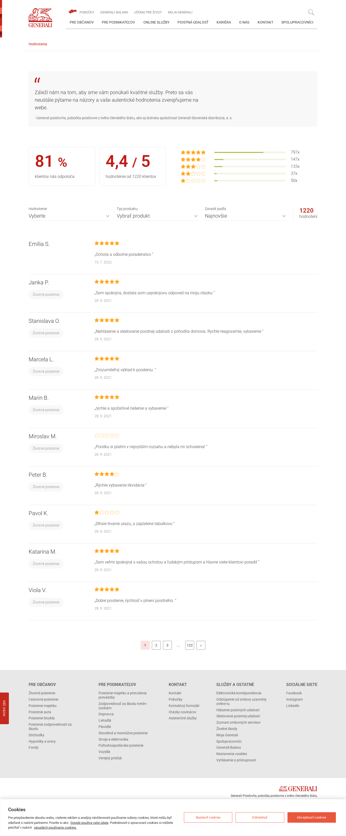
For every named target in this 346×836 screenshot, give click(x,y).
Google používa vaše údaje (89, 823)
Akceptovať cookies (311, 817)
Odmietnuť (259, 817)
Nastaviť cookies (208, 817)
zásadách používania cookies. (55, 827)
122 (190, 645)
